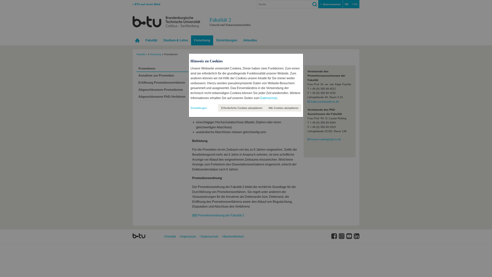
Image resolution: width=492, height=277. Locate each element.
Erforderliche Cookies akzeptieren (241, 107)
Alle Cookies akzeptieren (283, 107)
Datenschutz (268, 98)
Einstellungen (199, 107)
